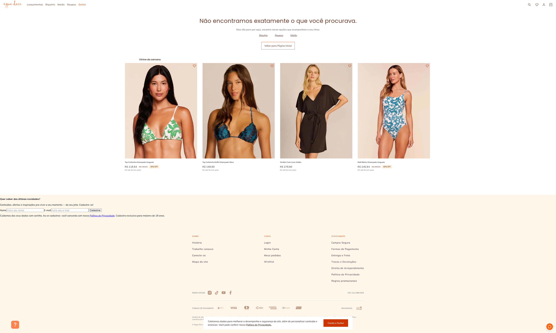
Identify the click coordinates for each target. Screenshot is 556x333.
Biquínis (263, 35)
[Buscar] (529, 4)
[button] (151, 146)
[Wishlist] (537, 4)
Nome (3, 210)
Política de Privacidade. (259, 324)
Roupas (279, 35)
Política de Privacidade (102, 215)
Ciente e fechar (336, 323)
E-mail (47, 210)
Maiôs (293, 35)
